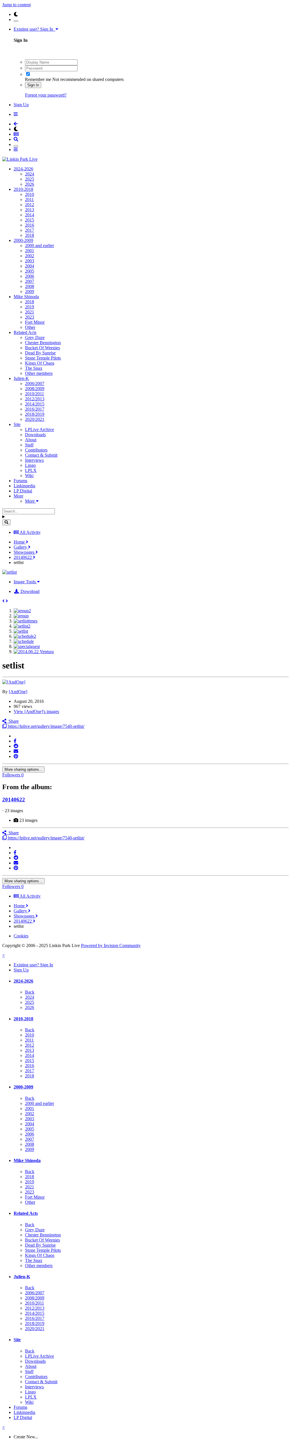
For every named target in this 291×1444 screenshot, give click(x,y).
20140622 (13, 800)
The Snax (33, 368)
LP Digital (23, 490)
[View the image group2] (22, 610)
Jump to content (16, 4)
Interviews (34, 460)
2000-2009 (23, 240)
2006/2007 (34, 383)
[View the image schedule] (24, 641)
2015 (29, 220)
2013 (29, 209)
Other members (39, 373)
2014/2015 (34, 404)
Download (29, 591)
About (30, 439)
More (18, 496)
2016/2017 (34, 409)
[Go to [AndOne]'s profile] (13, 682)
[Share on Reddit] (16, 746)
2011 (29, 199)
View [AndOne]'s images (36, 711)
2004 (29, 266)
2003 (29, 260)
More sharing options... (23, 769)
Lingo (30, 465)
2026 (29, 184)
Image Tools (25, 581)
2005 (29, 271)
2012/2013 (34, 398)
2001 (29, 250)
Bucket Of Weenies (42, 347)
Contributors (36, 450)
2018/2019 (34, 414)
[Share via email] (16, 751)
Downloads (35, 434)
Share (12, 721)
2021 (29, 312)
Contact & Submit (41, 455)
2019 (29, 306)
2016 (29, 225)
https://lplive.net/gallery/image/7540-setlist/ (45, 726)
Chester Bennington (43, 342)
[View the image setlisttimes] (26, 620)
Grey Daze (35, 337)
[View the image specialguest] (27, 646)
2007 (29, 281)
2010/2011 (34, 393)
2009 (29, 291)
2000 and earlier (39, 245)
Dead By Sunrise (40, 352)
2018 (29, 235)
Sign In (33, 85)
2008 (29, 286)
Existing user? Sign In (34, 29)
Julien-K (21, 378)
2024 (29, 174)
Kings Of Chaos (39, 363)
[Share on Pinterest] (16, 756)
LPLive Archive (39, 429)
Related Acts (25, 332)
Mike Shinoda (26, 296)
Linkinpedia (24, 485)
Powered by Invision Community (111, 945)
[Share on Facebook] (15, 741)
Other (30, 327)
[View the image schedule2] (25, 636)
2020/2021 (34, 419)
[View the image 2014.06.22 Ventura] (34, 651)
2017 (29, 230)
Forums (20, 480)
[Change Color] (16, 21)
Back (29, 992)
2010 (29, 194)
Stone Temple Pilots (43, 358)
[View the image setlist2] (22, 626)
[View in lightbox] (9, 572)
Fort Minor (35, 322)
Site (17, 424)
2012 (29, 204)
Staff (29, 444)
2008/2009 (34, 388)
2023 (29, 317)
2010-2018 (23, 189)
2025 (29, 179)
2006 (29, 276)
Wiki (29, 475)
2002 (29, 255)
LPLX (31, 470)
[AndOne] (18, 691)
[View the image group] (21, 615)
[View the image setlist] (21, 631)
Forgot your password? (45, 95)
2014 (29, 214)
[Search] (6, 522)
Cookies (21, 935)
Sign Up (21, 104)
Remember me (38, 79)
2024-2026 (23, 168)
